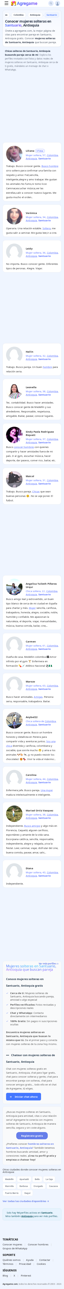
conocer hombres (24, 447)
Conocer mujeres (12, 1244)
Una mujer (47, 790)
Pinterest (26, 1275)
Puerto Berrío (12, 1193)
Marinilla (9, 1186)
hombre (47, 367)
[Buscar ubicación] (51, 3)
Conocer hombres (38, 1244)
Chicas (36, 491)
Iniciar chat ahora (24, 1096)
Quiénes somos (12, 1259)
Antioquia (31, 158)
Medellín (9, 1179)
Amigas (38, 696)
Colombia (52, 155)
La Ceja (49, 1179)
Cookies (41, 1263)
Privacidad (25, 1263)
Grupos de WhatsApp (15, 1248)
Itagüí (27, 1193)
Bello (37, 1179)
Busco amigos (32, 825)
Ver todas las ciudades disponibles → (26, 1201)
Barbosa (24, 1186)
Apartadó (24, 1179)
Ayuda (29, 1259)
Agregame (27, 3)
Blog (5, 1275)
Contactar (44, 1259)
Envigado (38, 1186)
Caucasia (53, 1186)
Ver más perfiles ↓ (49, 963)
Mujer (32, 608)
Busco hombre (50, 166)
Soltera (47, 228)
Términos (8, 1263)
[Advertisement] (32, 108)
